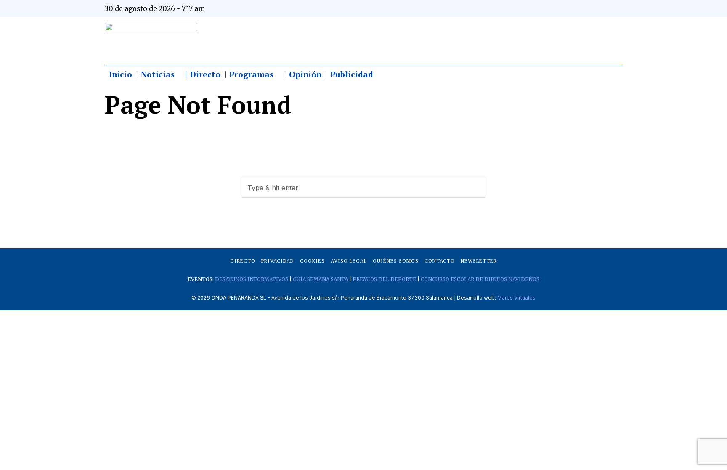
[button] (476, 188)
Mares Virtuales (516, 298)
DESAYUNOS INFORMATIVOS (251, 279)
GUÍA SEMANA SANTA (320, 279)
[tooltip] (532, 8)
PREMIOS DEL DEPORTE (384, 279)
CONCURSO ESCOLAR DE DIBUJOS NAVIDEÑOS (480, 279)
